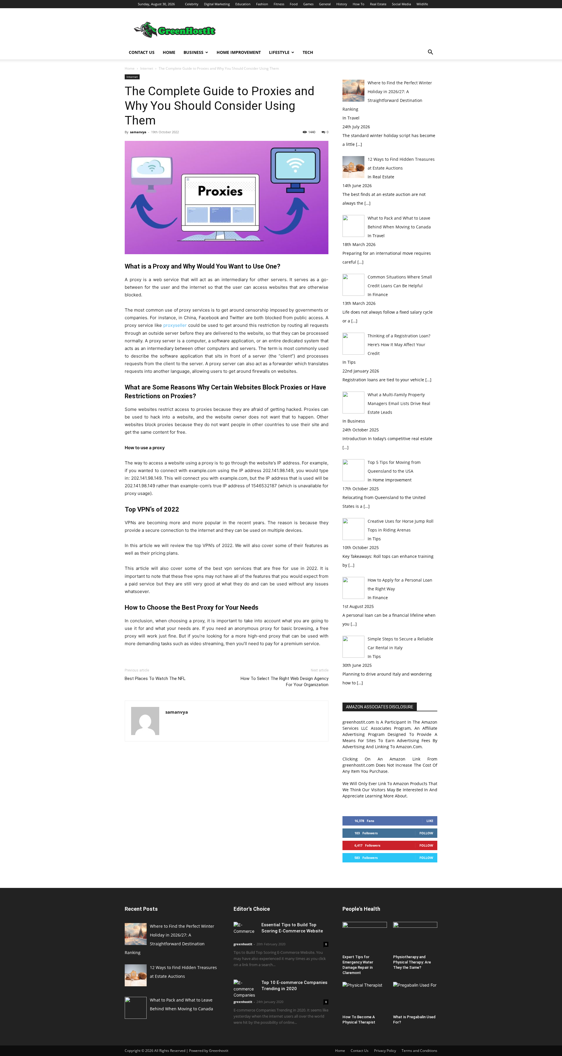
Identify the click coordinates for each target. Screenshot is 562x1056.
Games (308, 4)
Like (429, 821)
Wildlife (422, 4)
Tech (308, 52)
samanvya (138, 132)
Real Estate (378, 4)
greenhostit (243, 944)
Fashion (262, 4)
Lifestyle (279, 52)
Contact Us (142, 52)
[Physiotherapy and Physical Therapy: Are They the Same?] (415, 937)
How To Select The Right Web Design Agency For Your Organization (284, 681)
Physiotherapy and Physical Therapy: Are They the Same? (412, 962)
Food (294, 4)
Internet (146, 68)
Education (243, 4)
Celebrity (191, 4)
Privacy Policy (385, 1050)
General (325, 4)
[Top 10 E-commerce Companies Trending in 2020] (245, 989)
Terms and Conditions (419, 1050)
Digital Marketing (217, 4)
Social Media (401, 4)
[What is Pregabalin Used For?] (415, 997)
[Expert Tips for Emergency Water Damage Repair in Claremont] (364, 937)
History (341, 4)
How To (358, 4)
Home (169, 52)
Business (193, 52)
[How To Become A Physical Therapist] (364, 997)
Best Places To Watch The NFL (155, 678)
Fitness (279, 4)
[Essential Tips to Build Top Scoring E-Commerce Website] (245, 930)
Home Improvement (239, 52)
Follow (426, 833)
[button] (430, 53)
